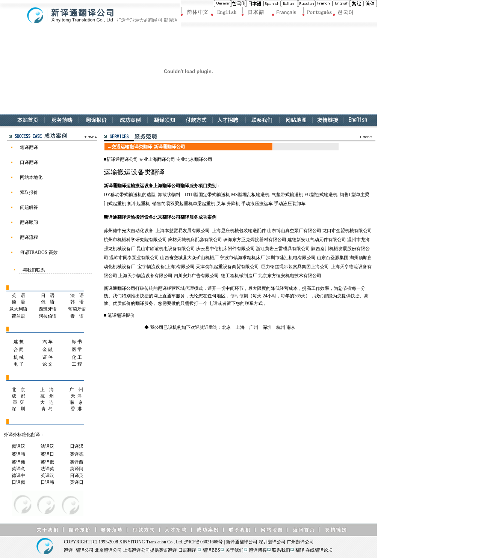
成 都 (18, 396)
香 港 (76, 408)
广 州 (76, 389)
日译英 (76, 475)
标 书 (77, 341)
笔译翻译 (29, 147)
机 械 (19, 357)
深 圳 (18, 408)
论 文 (47, 364)
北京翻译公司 (198, 159)
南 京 (76, 402)
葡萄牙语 (77, 309)
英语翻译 (168, 550)
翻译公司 (129, 159)
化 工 (77, 357)
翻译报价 (125, 315)
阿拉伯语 (48, 316)
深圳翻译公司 (272, 541)
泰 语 (77, 316)
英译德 (76, 454)
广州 (253, 327)
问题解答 (29, 207)
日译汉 (76, 446)
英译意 (18, 468)
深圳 (267, 327)
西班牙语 (48, 309)
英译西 (76, 462)
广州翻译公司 (300, 541)
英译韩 (18, 454)
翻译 (68, 550)
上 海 (47, 389)
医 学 (77, 349)
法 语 (77, 295)
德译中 (18, 475)
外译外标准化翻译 (22, 434)
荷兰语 (18, 316)
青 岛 (47, 408)
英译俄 (47, 462)
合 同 (19, 349)
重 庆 (18, 402)
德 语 (18, 301)
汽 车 (47, 341)
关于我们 (234, 550)
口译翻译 (29, 162)
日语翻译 (187, 550)
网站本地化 (31, 177)
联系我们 (281, 550)
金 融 (47, 349)
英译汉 (47, 475)
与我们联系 (34, 270)
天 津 (76, 396)
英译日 (47, 454)
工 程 (77, 364)
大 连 (47, 402)
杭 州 (47, 396)
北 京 (18, 389)
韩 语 (77, 301)
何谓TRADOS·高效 (39, 252)
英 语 (18, 295)
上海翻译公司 (161, 159)
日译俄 (18, 482)
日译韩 (47, 482)
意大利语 (18, 309)
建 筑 (19, 341)
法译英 (47, 468)
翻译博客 (258, 550)
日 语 (47, 295)
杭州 (280, 327)
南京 (290, 327)
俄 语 (47, 301)
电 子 (19, 364)
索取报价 (29, 192)
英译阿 (77, 468)
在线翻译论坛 (319, 550)
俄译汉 (18, 446)
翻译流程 (29, 237)
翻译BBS (211, 550)
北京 (226, 327)
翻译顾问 (29, 222)
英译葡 (18, 462)
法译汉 (47, 446)
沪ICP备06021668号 (203, 541)
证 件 (47, 357)
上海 (240, 327)
